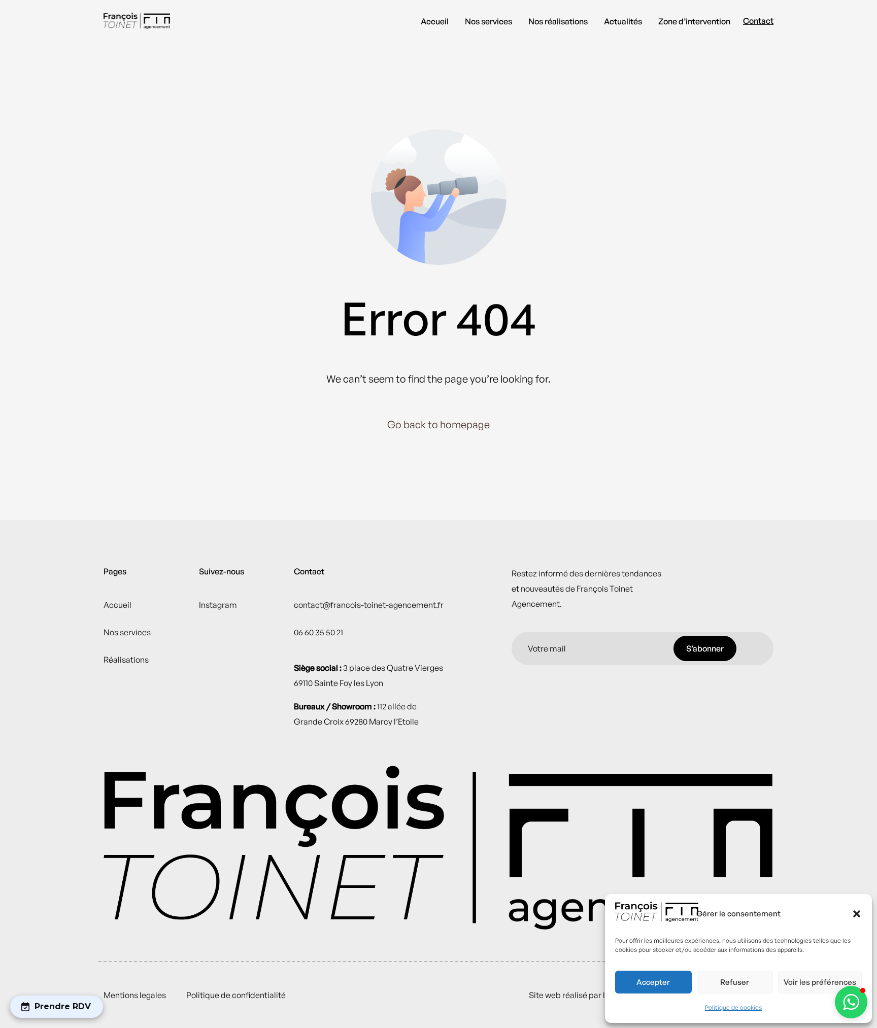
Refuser (734, 982)
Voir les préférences (820, 982)
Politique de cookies (733, 1007)
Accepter (653, 982)
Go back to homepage (438, 424)
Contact (758, 21)
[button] (857, 914)
